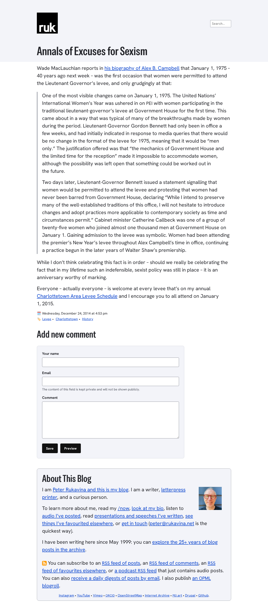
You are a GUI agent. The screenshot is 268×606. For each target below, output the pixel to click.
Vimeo (98, 595)
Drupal (190, 595)
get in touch (134, 523)
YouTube (83, 595)
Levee (46, 319)
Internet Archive (157, 595)
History (87, 319)
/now (123, 508)
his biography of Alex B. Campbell (141, 68)
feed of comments (173, 563)
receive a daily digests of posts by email (115, 578)
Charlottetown (67, 319)
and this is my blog (90, 489)
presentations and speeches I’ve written (138, 515)
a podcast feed (136, 570)
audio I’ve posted (61, 515)
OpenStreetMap (130, 595)
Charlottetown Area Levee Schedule (77, 296)
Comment (50, 397)
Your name (50, 353)
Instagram (66, 595)
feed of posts (121, 563)
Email (46, 373)
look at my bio (148, 508)
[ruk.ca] (134, 23)
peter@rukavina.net (172, 523)
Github (203, 595)
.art (177, 595)
